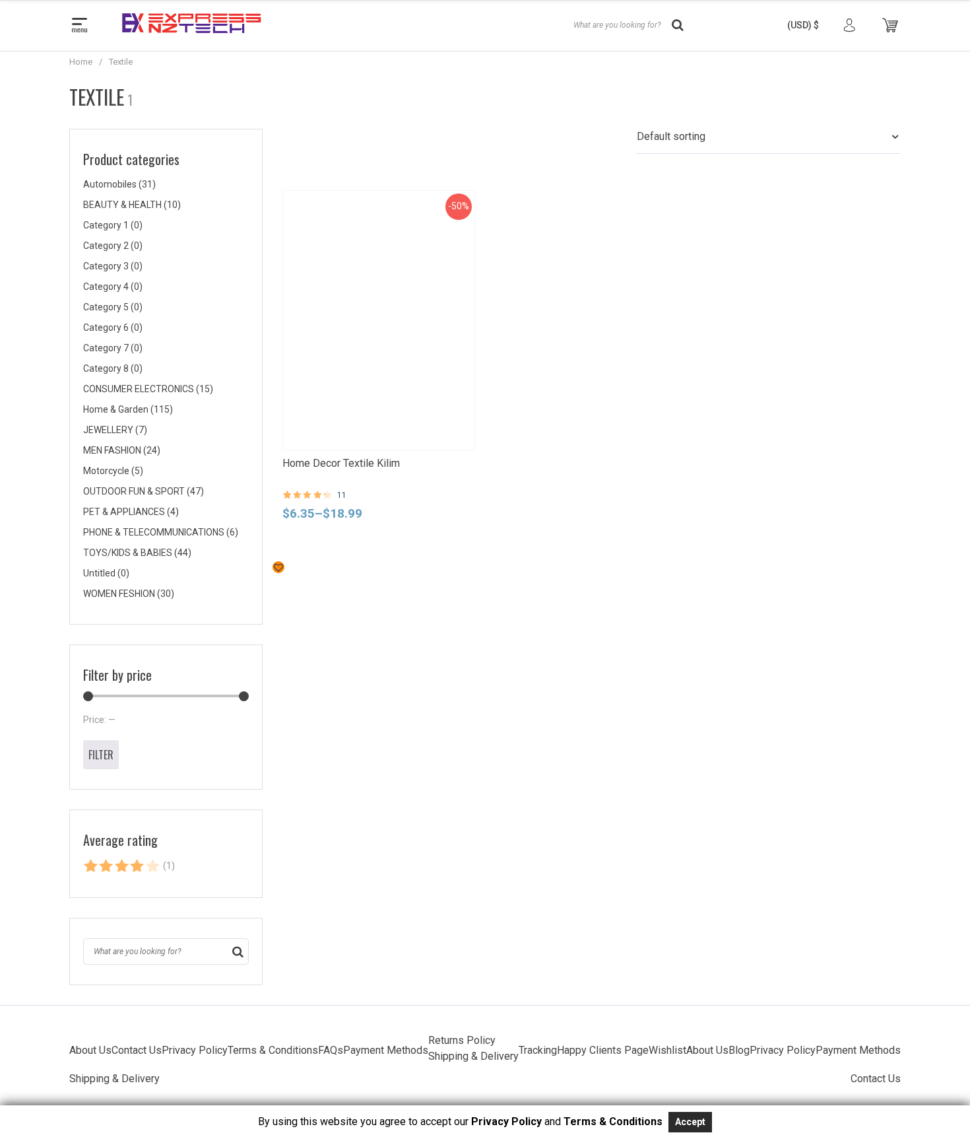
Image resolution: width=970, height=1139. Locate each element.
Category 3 (113, 266)
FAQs (330, 1050)
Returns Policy (462, 1040)
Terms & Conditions (273, 1050)
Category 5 (113, 307)
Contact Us (137, 1050)
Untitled (106, 573)
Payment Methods (385, 1050)
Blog (739, 1050)
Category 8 (113, 368)
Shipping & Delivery (473, 1056)
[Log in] (849, 25)
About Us (90, 1050)
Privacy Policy (195, 1050)
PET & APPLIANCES (131, 511)
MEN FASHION (121, 450)
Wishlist (667, 1050)
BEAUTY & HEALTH (132, 204)
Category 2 (113, 245)
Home (80, 62)
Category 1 (113, 225)
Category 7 (113, 348)
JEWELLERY (115, 430)
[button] (803, 25)
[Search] (238, 951)
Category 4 (113, 286)
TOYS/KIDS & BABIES (137, 552)
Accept (690, 1122)
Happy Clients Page (603, 1050)
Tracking (538, 1050)
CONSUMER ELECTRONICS (148, 389)
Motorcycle (113, 471)
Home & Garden (128, 409)
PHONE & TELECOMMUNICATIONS (160, 532)
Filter (100, 755)
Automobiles (119, 184)
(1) (129, 868)
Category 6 (113, 327)
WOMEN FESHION (128, 593)
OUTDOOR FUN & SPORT (143, 491)
